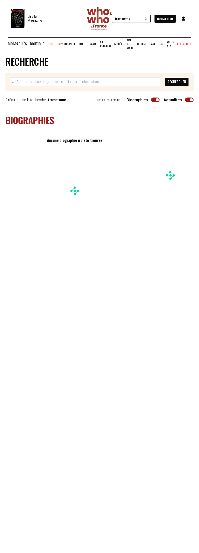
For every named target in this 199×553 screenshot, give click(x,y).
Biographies (17, 43)
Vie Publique (105, 44)
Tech (82, 44)
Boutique (37, 43)
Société (119, 44)
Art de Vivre (130, 44)
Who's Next (170, 44)
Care (152, 44)
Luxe (161, 44)
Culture (141, 44)
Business (69, 44)
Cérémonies (184, 44)
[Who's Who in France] (99, 18)
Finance (92, 44)
